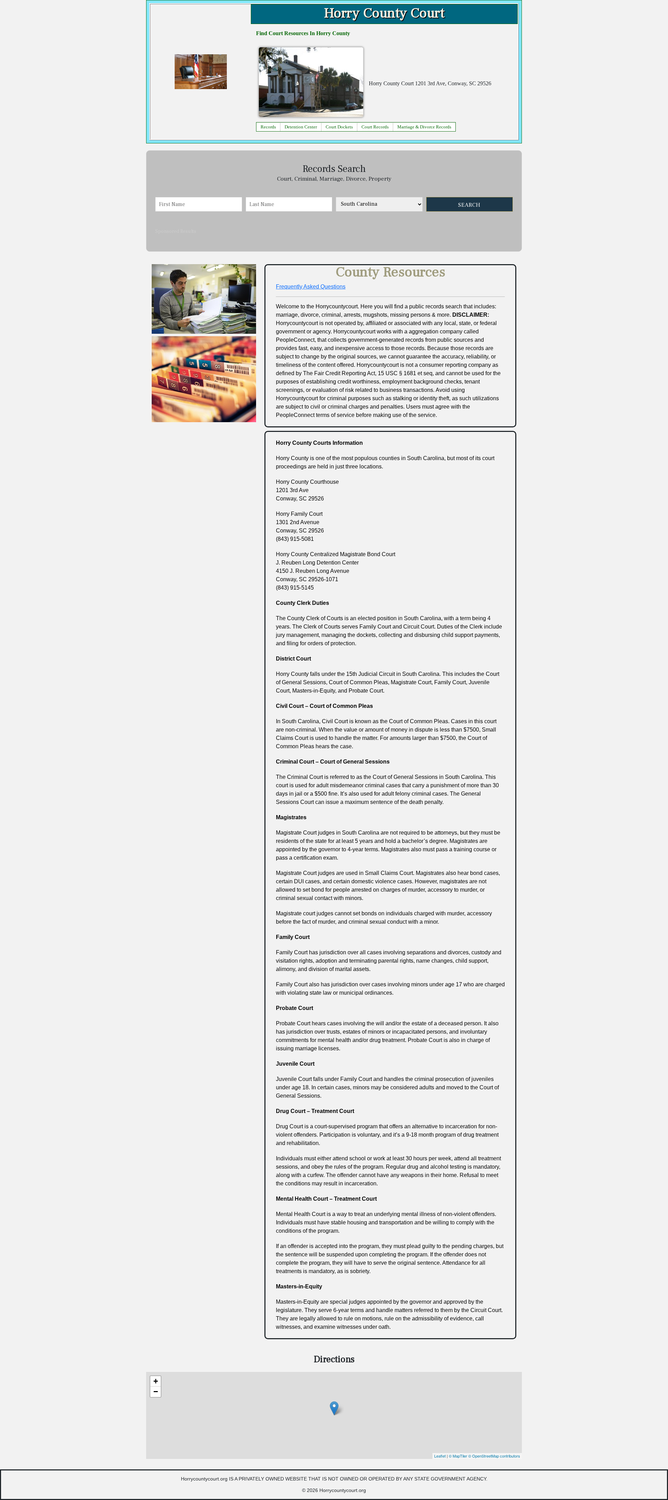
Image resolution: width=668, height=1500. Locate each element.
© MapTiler (458, 1456)
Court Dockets (339, 126)
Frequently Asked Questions (310, 287)
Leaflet (440, 1456)
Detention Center (301, 126)
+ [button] (155, 1381)
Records (268, 126)
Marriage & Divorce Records (424, 126)
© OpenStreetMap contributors (494, 1456)
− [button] (155, 1391)
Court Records (375, 126)
